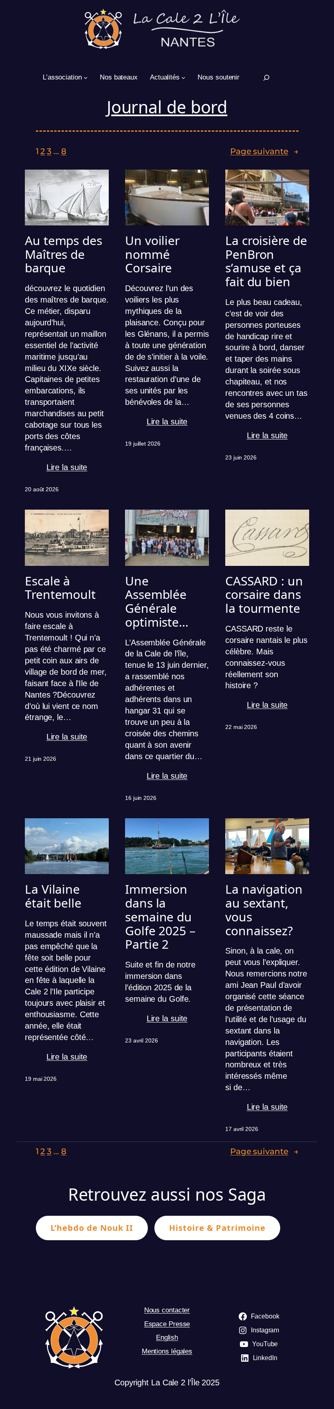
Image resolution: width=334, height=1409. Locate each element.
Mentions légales (167, 1351)
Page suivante (264, 151)
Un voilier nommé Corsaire (152, 254)
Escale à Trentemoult (60, 587)
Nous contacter (167, 1310)
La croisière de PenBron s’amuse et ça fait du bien (266, 261)
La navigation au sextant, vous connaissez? (264, 909)
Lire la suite (67, 467)
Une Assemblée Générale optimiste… (157, 601)
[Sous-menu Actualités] (183, 77)
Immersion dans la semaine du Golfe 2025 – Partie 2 (160, 916)
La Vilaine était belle (53, 896)
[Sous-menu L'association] (86, 77)
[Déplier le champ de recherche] (266, 77)
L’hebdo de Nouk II (92, 1227)
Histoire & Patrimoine (217, 1227)
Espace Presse (167, 1324)
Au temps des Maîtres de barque (63, 254)
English (167, 1337)
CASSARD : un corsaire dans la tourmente (264, 594)
